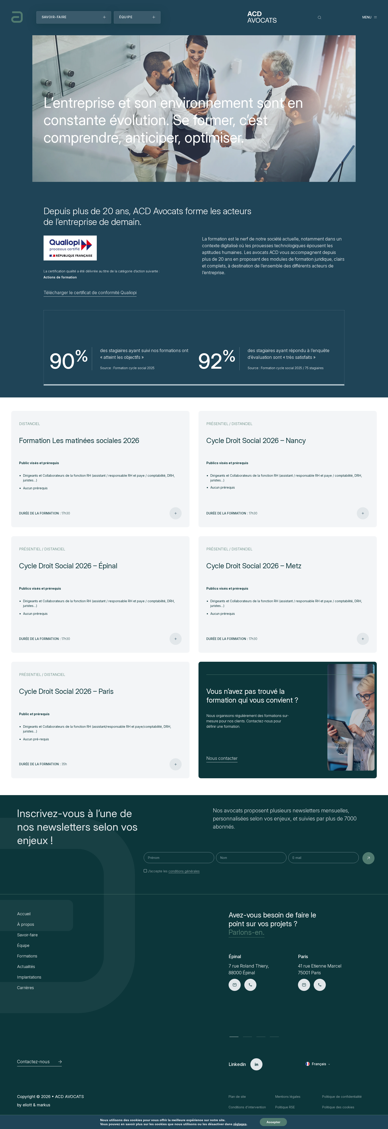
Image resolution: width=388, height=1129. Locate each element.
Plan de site (237, 1096)
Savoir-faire (27, 935)
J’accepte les (174, 871)
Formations (27, 956)
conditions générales (184, 871)
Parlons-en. (247, 932)
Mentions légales (287, 1096)
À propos (25, 924)
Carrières (25, 987)
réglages (240, 1124)
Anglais (318, 1071)
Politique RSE (285, 1107)
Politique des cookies (338, 1107)
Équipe (23, 945)
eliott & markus (36, 1105)
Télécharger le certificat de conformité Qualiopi (90, 292)
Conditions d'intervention (247, 1107)
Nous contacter (222, 758)
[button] (233, 1036)
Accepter (273, 1122)
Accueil (24, 913)
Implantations (29, 977)
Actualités (26, 966)
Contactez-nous (33, 1061)
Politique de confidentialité (342, 1096)
